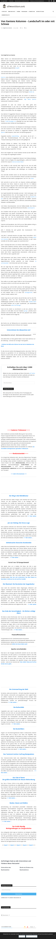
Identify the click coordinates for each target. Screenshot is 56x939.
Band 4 (25, 845)
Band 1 (6, 845)
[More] (21, 855)
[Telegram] (54, 1)
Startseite (4, 11)
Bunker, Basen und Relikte (19, 803)
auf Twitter (32, 373)
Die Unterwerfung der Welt (18, 689)
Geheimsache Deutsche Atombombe (18, 543)
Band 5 (31, 845)
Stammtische (32, 11)
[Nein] (54, 935)
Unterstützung (40, 11)
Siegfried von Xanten (7, 27)
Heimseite (11, 1)
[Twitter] (15, 855)
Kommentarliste (6, 15)
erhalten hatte (32, 301)
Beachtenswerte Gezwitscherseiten (22, 1)
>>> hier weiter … (28, 537)
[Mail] (49, 1)
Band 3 (19, 845)
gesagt (25, 311)
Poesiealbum (24, 11)
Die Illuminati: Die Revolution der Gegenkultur (18, 584)
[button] (53, 11)
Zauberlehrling (15, 136)
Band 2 (12, 845)
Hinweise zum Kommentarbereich (37, 1)
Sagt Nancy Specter (30, 99)
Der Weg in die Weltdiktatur (18, 496)
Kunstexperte (31, 208)
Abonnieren (18, 894)
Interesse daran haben (17, 162)
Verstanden (22, 936)
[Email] (18, 855)
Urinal (32, 178)
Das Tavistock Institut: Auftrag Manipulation (18, 754)
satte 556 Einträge (16, 305)
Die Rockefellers (18, 729)
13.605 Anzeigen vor (10, 121)
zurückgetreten (28, 292)
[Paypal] (51, 1)
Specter (3, 132)
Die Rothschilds (18, 707)
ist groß (17, 68)
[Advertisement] (18, 413)
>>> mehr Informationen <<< (19, 474)
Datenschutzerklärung (32, 936)
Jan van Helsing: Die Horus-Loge (19, 523)
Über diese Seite (11, 11)
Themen (18, 11)
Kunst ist (3, 77)
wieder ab (31, 92)
